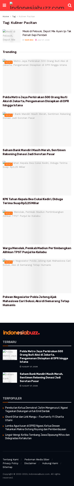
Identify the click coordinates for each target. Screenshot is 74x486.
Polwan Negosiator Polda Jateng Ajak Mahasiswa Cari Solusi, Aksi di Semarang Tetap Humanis (36, 301)
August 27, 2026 (29, 367)
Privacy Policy (10, 463)
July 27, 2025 (43, 40)
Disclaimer (30, 463)
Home (6, 16)
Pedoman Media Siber (36, 459)
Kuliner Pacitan (27, 16)
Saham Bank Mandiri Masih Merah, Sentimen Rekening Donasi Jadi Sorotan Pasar (41, 377)
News (8, 62)
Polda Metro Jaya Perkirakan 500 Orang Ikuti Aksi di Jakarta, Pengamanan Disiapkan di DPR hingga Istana (36, 101)
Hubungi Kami (50, 463)
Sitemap (7, 467)
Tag (14, 16)
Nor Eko (29, 40)
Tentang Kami (10, 459)
